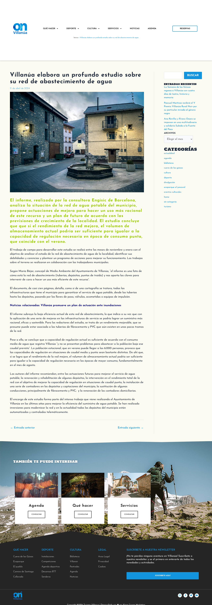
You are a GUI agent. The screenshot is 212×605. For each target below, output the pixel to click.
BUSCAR (193, 75)
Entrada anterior (22, 427)
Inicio (76, 38)
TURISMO (167, 207)
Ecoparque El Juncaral (174, 187)
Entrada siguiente (131, 427)
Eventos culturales (172, 192)
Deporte (71, 29)
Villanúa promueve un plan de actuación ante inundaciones (81, 305)
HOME (166, 197)
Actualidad (169, 153)
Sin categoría (170, 202)
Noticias (134, 29)
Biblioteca (169, 163)
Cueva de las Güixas (173, 168)
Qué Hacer (49, 29)
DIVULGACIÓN (169, 182)
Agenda (152, 29)
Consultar (36, 514)
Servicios (113, 29)
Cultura (92, 29)
